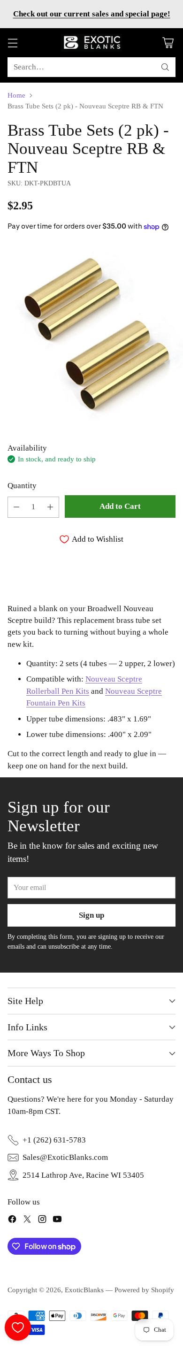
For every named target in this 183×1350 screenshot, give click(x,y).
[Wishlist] (18, 1327)
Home (16, 95)
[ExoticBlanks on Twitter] (27, 1220)
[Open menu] (12, 43)
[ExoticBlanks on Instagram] (42, 1220)
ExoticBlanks (84, 1290)
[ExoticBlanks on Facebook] (12, 1220)
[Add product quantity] (50, 507)
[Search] (165, 67)
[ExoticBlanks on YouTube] (57, 1220)
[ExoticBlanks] (91, 42)
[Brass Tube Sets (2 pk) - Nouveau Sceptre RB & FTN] (91, 335)
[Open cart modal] (167, 43)
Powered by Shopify (144, 1290)
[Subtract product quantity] (16, 507)
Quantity (22, 485)
